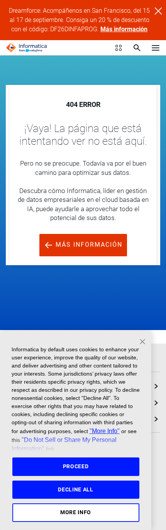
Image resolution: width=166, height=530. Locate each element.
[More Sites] (118, 47)
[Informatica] (26, 47)
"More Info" (105, 430)
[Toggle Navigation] (155, 47)
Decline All (75, 489)
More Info (75, 512)
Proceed (76, 466)
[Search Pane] (137, 47)
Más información (123, 29)
